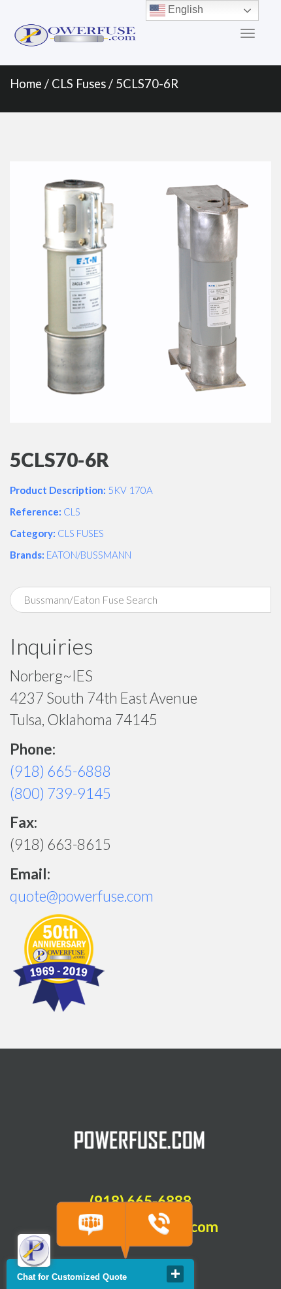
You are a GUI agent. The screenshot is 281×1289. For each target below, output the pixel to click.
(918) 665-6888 (60, 771)
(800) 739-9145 (60, 793)
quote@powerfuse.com (82, 896)
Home (26, 83)
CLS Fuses (79, 83)
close (175, 1273)
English (184, 9)
